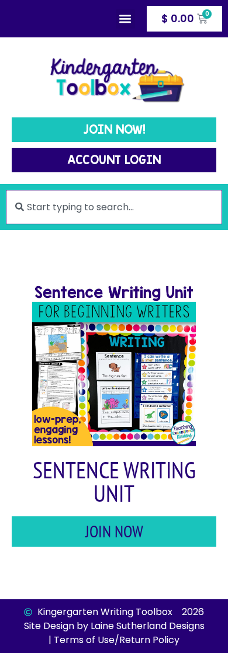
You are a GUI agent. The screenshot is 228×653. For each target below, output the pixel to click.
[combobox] (114, 207)
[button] (125, 19)
